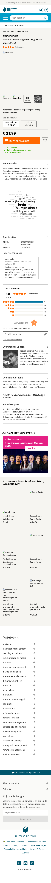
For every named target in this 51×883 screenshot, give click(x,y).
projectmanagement (12, 731)
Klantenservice (11, 783)
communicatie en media (14, 658)
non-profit (7, 704)
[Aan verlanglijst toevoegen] (45, 140)
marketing (8, 695)
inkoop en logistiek (12, 672)
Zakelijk (7, 789)
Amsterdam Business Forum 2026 (24, 444)
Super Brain (35, 519)
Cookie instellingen (38, 845)
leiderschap (8, 690)
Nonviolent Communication (9, 563)
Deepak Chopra (9, 31)
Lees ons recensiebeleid (12, 340)
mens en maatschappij (14, 699)
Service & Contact (37, 849)
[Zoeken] (45, 17)
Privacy (15, 845)
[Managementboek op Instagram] (32, 863)
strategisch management (15, 745)
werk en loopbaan (11, 754)
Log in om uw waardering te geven (16, 328)
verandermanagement (14, 750)
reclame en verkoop (12, 740)
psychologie (8, 736)
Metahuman (8, 519)
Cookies (24, 845)
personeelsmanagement (15, 722)
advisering (8, 644)
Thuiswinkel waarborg (15, 842)
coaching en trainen (12, 653)
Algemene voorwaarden (36, 842)
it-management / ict (12, 681)
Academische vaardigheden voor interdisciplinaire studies (11, 609)
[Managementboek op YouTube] (25, 863)
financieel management (14, 667)
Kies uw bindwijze (10, 118)
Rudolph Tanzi (22, 31)
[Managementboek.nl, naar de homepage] (10, 11)
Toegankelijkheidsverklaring (16, 849)
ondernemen (9, 708)
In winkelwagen (19, 140)
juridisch (7, 685)
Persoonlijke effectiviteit (14, 25)
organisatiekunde (11, 713)
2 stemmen (19, 47)
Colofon (7, 845)
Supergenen (35, 562)
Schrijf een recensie (14, 334)
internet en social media (14, 676)
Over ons (25, 853)
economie (7, 662)
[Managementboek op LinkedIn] (19, 863)
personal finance (11, 717)
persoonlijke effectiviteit (14, 727)
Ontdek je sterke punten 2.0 (37, 608)
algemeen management (14, 649)
